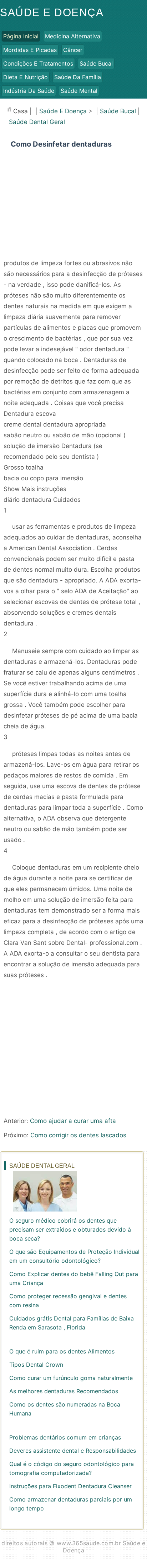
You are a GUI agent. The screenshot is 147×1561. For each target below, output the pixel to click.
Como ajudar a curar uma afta (73, 1120)
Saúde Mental (79, 90)
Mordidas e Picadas (30, 49)
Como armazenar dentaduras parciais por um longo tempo (70, 1504)
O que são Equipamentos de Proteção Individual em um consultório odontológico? (74, 1256)
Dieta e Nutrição (25, 77)
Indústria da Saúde (28, 90)
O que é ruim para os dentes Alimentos (62, 1351)
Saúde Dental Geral (37, 121)
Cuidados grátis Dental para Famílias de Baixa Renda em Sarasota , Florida (71, 1323)
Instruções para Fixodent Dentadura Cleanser (70, 1486)
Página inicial (21, 36)
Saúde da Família (77, 77)
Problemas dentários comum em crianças (65, 1437)
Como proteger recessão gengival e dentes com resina (68, 1301)
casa (20, 111)
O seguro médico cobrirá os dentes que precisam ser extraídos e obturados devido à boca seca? (70, 1229)
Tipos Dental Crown (36, 1364)
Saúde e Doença (51, 12)
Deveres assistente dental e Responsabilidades (72, 1450)
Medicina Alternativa (72, 36)
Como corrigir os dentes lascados (78, 1135)
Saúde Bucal (96, 63)
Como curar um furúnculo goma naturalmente (71, 1377)
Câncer (72, 49)
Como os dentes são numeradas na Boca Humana (64, 1409)
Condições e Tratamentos (38, 63)
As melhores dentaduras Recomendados (63, 1391)
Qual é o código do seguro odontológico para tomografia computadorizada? (71, 1468)
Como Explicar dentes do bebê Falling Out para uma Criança (73, 1278)
